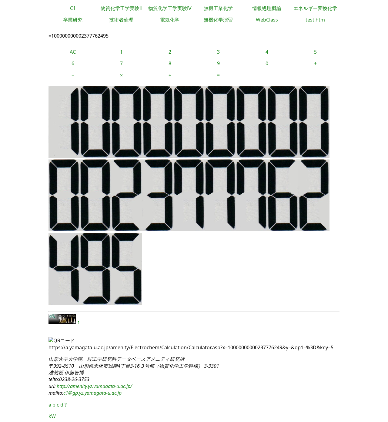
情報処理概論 (266, 8)
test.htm (315, 19)
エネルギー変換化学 (315, 8)
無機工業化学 (218, 8)
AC (73, 52)
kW (52, 416)
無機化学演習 (218, 19)
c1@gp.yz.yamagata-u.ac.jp (92, 393)
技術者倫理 (121, 19)
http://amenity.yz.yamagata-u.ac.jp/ (93, 386)
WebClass (267, 19)
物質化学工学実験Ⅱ (121, 8)
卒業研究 (72, 19)
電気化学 (169, 19)
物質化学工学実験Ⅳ (170, 8)
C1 (73, 8)
